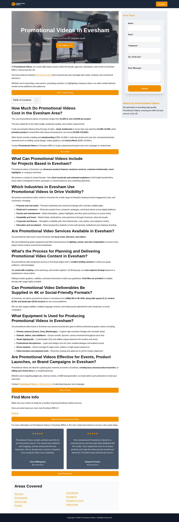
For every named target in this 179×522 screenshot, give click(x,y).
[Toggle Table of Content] (35, 100)
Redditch (18, 506)
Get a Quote (63, 45)
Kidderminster (72, 505)
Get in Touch (65, 390)
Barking (15, 413)
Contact (161, 4)
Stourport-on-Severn (75, 501)
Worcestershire (21, 498)
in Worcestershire (36, 384)
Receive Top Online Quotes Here (65, 419)
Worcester (18, 494)
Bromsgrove (71, 497)
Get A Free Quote (65, 473)
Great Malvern (72, 493)
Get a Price (65, 152)
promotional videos (43, 75)
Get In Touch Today (65, 93)
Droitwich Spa (20, 502)
